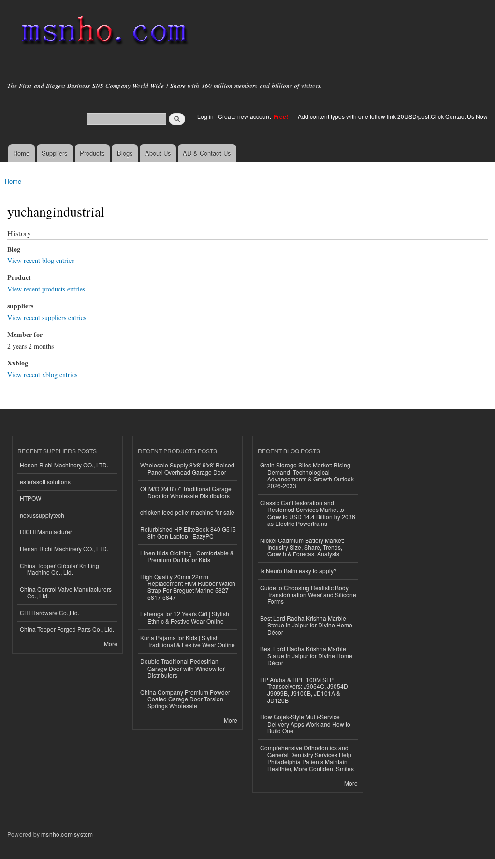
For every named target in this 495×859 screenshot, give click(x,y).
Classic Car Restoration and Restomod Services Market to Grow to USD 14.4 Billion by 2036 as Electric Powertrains (307, 512)
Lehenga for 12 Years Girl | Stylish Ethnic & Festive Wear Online (184, 617)
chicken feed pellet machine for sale (187, 512)
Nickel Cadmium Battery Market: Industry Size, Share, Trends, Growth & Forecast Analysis (302, 547)
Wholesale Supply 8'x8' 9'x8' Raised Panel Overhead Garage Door (187, 468)
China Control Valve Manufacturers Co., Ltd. (66, 592)
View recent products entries (46, 288)
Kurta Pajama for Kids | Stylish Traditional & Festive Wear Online (187, 640)
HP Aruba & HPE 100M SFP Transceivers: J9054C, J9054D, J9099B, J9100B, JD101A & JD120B (304, 689)
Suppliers (55, 153)
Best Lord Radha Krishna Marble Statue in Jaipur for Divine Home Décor (306, 625)
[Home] (102, 32)
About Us (158, 153)
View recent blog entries (40, 260)
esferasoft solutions (45, 482)
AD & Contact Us (207, 153)
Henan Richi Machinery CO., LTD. (64, 465)
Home (21, 153)
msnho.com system (67, 834)
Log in (205, 116)
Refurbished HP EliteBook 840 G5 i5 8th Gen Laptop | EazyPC (188, 532)
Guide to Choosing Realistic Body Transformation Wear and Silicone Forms (308, 594)
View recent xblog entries (42, 374)
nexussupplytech (42, 515)
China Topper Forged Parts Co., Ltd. (67, 629)
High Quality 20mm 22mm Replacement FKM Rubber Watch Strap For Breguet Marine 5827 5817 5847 (187, 586)
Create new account (245, 116)
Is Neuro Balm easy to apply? (298, 571)
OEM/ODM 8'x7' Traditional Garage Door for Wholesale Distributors (186, 491)
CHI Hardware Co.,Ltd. (49, 613)
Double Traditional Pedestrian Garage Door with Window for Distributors (182, 668)
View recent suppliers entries (46, 317)
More (110, 644)
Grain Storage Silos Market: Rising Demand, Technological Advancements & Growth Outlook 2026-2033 (307, 475)
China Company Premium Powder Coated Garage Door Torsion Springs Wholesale (185, 699)
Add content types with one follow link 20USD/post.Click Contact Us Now (393, 116)
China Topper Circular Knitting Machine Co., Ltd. (59, 568)
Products (92, 153)
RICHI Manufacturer (46, 531)
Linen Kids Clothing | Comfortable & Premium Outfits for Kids (187, 556)
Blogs (125, 153)
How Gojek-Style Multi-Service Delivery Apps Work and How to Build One (305, 724)
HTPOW (30, 498)
